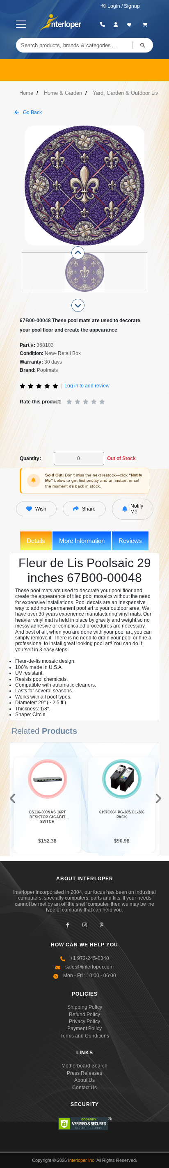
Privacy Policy (84, 1021)
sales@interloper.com (89, 967)
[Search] (142, 45)
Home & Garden (63, 93)
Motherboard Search (84, 1066)
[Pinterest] (101, 925)
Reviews (130, 540)
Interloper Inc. (82, 1160)
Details (36, 540)
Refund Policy (84, 1014)
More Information (82, 540)
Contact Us (84, 1087)
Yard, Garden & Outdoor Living (129, 93)
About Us (84, 1080)
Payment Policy (84, 1028)
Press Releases (84, 1073)
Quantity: (30, 458)
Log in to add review (87, 386)
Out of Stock (121, 458)
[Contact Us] (102, 25)
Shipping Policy (84, 1007)
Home (26, 93)
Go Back (32, 112)
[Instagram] (85, 925)
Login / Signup (123, 6)
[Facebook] (68, 925)
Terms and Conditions (84, 1036)
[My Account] (115, 25)
